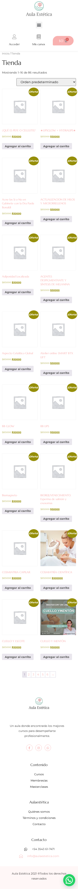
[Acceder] (14, 36)
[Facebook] (29, 748)
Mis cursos (38, 44)
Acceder (14, 44)
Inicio (5, 53)
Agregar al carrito (18, 146)
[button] (39, 25)
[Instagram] (38, 748)
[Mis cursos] (38, 36)
